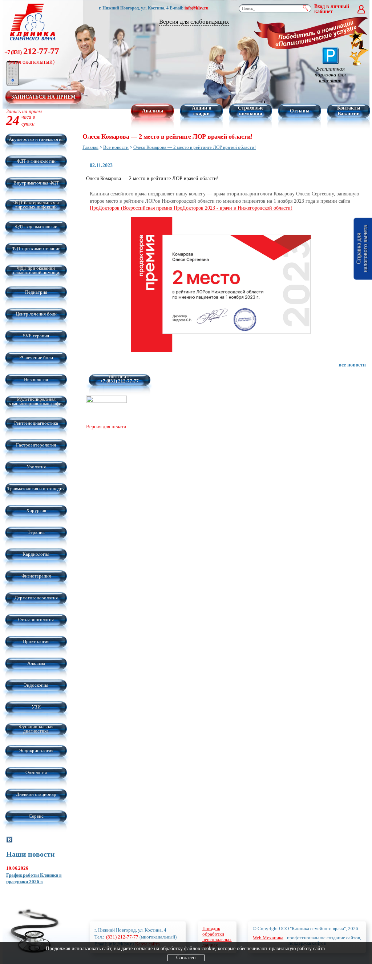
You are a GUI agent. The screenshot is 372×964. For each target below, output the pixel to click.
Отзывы (300, 111)
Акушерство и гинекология (36, 139)
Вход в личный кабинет (331, 9)
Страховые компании (250, 110)
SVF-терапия (36, 335)
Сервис (36, 816)
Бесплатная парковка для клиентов (330, 74)
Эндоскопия (36, 685)
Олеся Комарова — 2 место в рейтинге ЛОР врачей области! (194, 147)
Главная (90, 147)
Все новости (116, 147)
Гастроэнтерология (36, 445)
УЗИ (36, 707)
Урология (36, 466)
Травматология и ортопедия (36, 488)
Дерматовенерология (36, 597)
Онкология (36, 772)
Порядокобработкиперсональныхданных (217, 937)
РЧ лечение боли (36, 357)
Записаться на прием (43, 97)
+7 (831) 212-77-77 (119, 381)
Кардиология (36, 554)
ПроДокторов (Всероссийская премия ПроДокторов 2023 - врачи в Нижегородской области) (191, 208)
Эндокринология (36, 750)
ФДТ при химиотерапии (36, 248)
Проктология (36, 641)
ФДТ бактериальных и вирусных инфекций (36, 205)
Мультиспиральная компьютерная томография (36, 401)
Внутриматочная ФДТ (36, 183)
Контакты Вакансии (348, 110)
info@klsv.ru (197, 8)
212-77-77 (31, 55)
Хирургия (36, 510)
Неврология (36, 379)
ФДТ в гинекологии (36, 161)
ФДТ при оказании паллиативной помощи (36, 270)
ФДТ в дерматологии (36, 226)
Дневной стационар (36, 794)
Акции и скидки (201, 110)
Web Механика (268, 937)
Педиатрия (36, 292)
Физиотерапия (36, 576)
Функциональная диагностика (36, 729)
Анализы (152, 111)
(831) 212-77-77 (123, 937)
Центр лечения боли (36, 314)
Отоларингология (36, 619)
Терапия (36, 532)
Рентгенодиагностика (36, 423)
